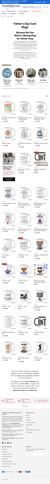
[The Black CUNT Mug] (41, 322)
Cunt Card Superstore (7, 456)
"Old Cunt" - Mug (6, 306)
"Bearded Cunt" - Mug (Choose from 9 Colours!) (39, 281)
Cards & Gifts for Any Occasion (9, 463)
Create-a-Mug (5, 255)
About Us (28, 417)
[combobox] (32, 7)
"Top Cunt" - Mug (6, 280)
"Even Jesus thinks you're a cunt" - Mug (40, 307)
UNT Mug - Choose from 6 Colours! (40, 170)
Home (3, 11)
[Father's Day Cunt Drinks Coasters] (7, 73)
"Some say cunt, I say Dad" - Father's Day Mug (24, 230)
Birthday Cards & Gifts (7, 461)
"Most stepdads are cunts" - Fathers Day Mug (40, 204)
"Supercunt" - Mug (22, 280)
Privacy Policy (29, 432)
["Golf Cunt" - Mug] (41, 348)
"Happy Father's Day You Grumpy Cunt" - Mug (40, 118)
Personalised (5, 459)
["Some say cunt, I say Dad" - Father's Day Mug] (25, 219)
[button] (47, 7)
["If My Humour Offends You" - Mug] (9, 322)
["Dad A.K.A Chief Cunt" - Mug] (9, 193)
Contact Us (28, 420)
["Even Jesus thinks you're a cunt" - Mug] (41, 296)
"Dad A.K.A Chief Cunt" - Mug (9, 203)
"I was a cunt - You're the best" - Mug (24, 170)
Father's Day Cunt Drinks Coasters (7, 81)
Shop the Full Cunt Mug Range (9, 179)
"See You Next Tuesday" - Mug (24, 358)
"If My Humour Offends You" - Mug (9, 333)
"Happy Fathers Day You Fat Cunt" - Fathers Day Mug (40, 230)
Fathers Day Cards (19, 81)
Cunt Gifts (6, 479)
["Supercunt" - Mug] (25, 270)
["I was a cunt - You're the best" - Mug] (25, 159)
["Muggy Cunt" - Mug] (25, 322)
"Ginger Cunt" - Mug (6, 358)
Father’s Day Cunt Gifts (24, 376)
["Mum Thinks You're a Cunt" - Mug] (25, 133)
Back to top (25, 406)
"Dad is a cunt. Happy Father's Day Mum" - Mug (24, 204)
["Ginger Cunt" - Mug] (9, 348)
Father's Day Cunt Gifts (31, 81)
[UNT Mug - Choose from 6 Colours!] (41, 159)
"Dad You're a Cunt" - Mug (8, 229)
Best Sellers (4, 451)
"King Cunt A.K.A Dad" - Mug (41, 143)
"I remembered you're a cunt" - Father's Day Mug (25, 118)
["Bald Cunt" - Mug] (9, 133)
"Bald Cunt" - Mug (6, 143)
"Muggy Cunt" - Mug (23, 332)
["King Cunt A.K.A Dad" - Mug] (41, 133)
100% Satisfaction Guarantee (33, 429)
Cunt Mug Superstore (19, 57)
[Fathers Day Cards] (19, 73)
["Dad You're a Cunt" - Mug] (9, 219)
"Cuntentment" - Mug (23, 255)
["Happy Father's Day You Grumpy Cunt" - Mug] (41, 107)
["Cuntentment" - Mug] (25, 245)
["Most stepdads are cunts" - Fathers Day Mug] (41, 193)
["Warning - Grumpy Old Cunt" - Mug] (41, 245)
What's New (5, 449)
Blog (27, 427)
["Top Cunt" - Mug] (9, 270)
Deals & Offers (29, 425)
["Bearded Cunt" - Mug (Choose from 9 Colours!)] (41, 270)
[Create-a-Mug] (9, 245)
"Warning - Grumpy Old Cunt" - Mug (41, 255)
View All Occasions (6, 466)
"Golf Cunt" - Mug (38, 358)
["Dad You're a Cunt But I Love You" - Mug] (9, 107)
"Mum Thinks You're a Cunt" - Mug (25, 144)
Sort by (3, 96)
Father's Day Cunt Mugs (9, 16)
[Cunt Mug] (43, 73)
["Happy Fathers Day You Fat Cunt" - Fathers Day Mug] (41, 219)
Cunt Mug (43, 80)
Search (27, 415)
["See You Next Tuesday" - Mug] (25, 348)
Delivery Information (30, 422)
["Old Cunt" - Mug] (9, 296)
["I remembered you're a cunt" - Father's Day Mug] (25, 107)
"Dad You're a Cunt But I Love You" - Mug (9, 118)
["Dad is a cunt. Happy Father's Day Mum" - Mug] (25, 193)
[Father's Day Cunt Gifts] (31, 73)
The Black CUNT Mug (39, 332)
